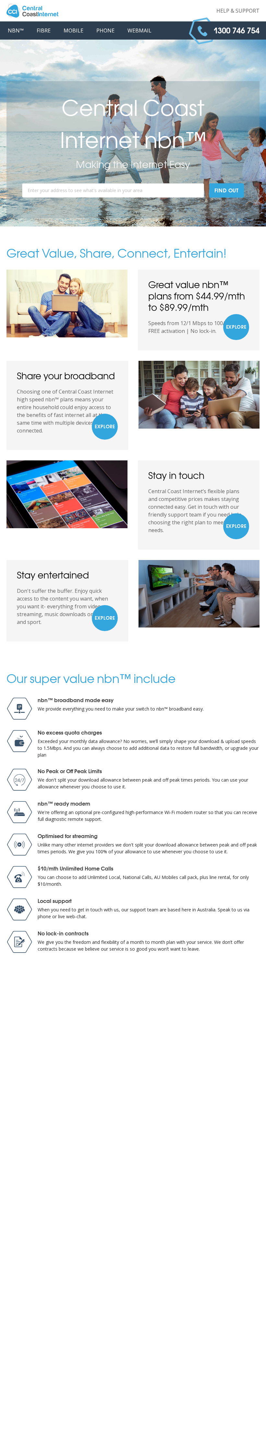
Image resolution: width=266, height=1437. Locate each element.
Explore (236, 327)
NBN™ (16, 30)
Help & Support (238, 10)
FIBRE (44, 30)
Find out (226, 191)
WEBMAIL (139, 30)
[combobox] (113, 190)
